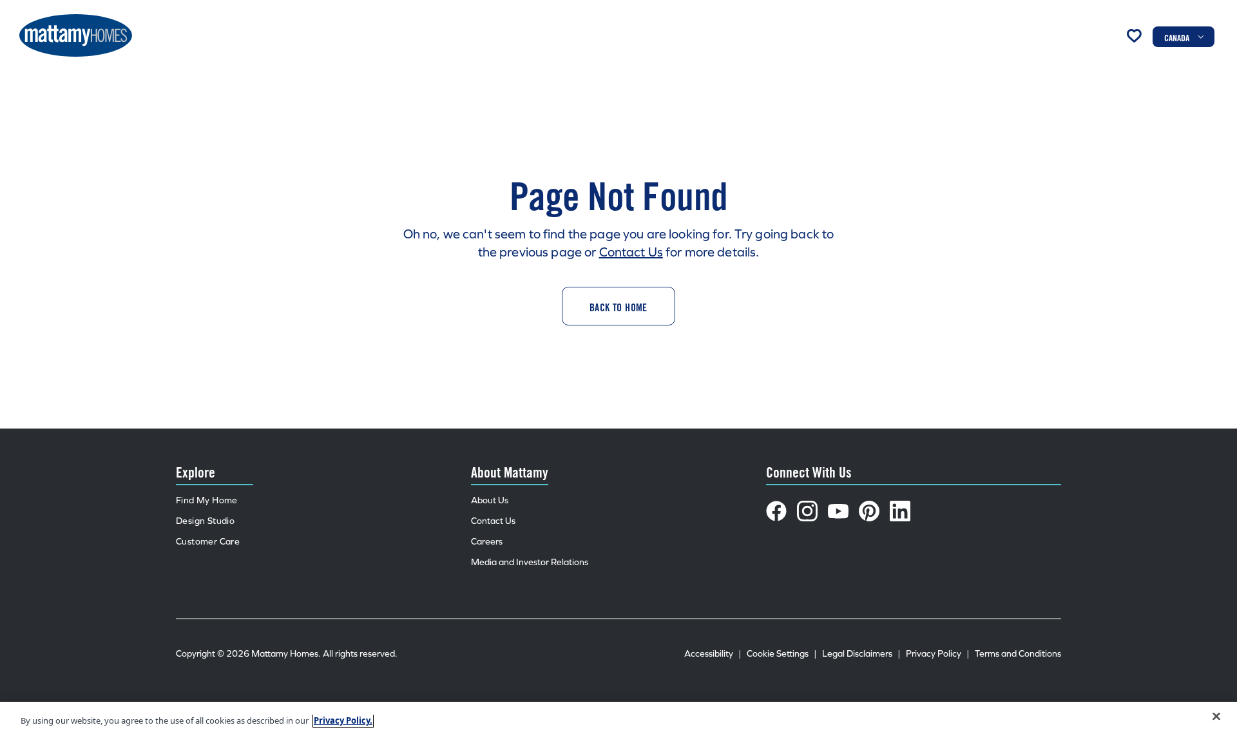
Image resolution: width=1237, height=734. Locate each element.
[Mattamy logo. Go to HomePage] (75, 35)
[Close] (1216, 716)
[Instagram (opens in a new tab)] (807, 511)
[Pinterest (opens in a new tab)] (869, 511)
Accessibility (713, 653)
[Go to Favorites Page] (1134, 35)
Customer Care (208, 541)
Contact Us (631, 252)
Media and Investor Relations (529, 562)
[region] (618, 718)
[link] (618, 306)
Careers (487, 541)
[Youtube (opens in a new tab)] (838, 511)
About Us (489, 500)
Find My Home (207, 500)
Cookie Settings (782, 653)
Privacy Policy (938, 653)
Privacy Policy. (343, 720)
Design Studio (205, 521)
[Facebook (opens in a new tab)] (776, 511)
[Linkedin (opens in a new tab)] (900, 511)
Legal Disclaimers (861, 653)
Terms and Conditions (1018, 653)
